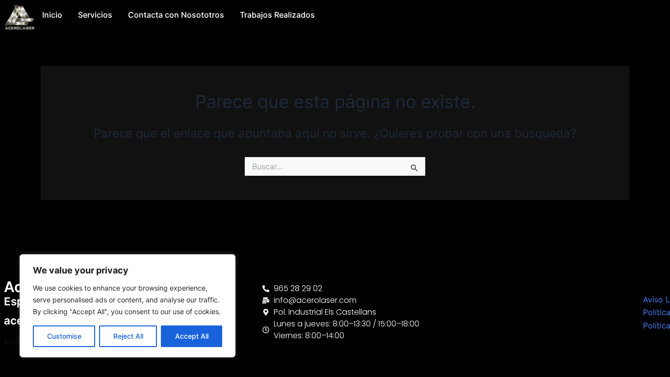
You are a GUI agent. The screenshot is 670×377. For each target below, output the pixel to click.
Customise (64, 336)
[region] (127, 305)
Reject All (128, 336)
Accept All (191, 336)
